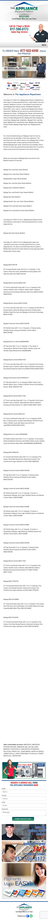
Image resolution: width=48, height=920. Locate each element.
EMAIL (3, 802)
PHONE (4, 795)
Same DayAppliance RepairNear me (36, 830)
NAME (3, 788)
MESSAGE (5, 809)
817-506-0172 (19, 29)
